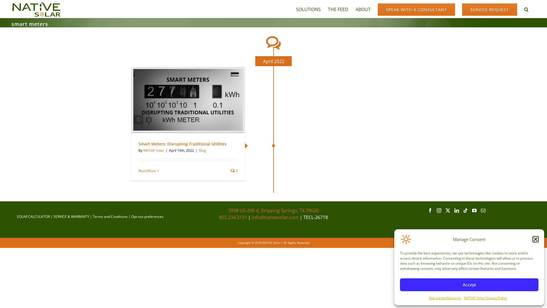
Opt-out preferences (445, 297)
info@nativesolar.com (275, 217)
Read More (147, 170)
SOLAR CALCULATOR (33, 216)
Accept (469, 284)
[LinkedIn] (456, 210)
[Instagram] (439, 210)
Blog (202, 150)
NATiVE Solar (153, 150)
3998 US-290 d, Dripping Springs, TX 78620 (273, 210)
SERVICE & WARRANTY (71, 216)
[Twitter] (448, 210)
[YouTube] (474, 210)
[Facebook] (430, 210)
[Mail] (483, 210)
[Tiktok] (465, 210)
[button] (535, 239)
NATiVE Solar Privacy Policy (485, 297)
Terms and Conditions (110, 216)
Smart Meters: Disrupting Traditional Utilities (182, 144)
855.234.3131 (233, 217)
